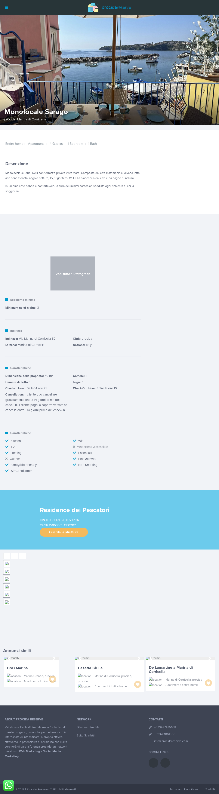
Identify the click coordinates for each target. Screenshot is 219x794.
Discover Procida (88, 727)
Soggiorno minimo (22, 300)
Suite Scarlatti (86, 735)
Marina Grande (33, 676)
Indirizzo (16, 331)
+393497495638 (165, 727)
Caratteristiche (20, 368)
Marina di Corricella (31, 119)
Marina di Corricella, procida (113, 676)
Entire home (14, 144)
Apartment (36, 144)
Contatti (210, 789)
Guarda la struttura (63, 532)
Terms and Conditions (184, 789)
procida (9, 119)
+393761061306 (164, 734)
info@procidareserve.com (171, 741)
